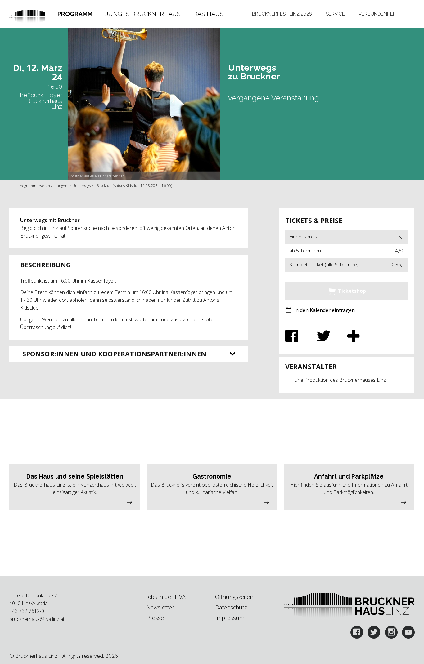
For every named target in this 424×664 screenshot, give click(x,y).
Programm (74, 13)
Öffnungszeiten (234, 596)
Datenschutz (231, 607)
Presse (155, 618)
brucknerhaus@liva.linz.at (37, 619)
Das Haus (208, 13)
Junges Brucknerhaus (143, 13)
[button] (320, 310)
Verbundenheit (378, 13)
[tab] (75, 14)
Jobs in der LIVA (166, 596)
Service (335, 13)
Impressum (229, 618)
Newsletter (160, 607)
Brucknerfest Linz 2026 (282, 13)
